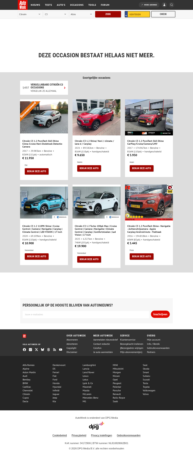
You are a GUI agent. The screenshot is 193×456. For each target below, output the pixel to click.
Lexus (86, 375)
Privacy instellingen (101, 435)
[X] (38, 350)
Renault (117, 394)
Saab (115, 401)
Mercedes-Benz (90, 397)
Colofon (97, 348)
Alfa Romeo (29, 365)
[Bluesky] (44, 350)
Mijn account (153, 339)
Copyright (71, 348)
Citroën (26, 394)
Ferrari (56, 372)
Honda (56, 383)
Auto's (61, 4)
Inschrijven (160, 314)
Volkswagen (149, 390)
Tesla (145, 383)
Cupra (26, 397)
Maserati (87, 386)
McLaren (87, 394)
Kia (54, 401)
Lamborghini (89, 365)
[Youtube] (62, 350)
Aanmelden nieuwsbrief (105, 339)
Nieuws (35, 4)
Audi (25, 375)
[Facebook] (26, 350)
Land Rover (88, 372)
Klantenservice (127, 339)
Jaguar (56, 394)
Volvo (146, 394)
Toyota (146, 386)
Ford (55, 379)
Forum (105, 4)
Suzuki (146, 379)
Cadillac (27, 386)
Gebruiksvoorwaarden (158, 348)
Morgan (117, 372)
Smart (146, 372)
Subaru (146, 375)
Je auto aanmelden (103, 352)
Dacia (25, 401)
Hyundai (57, 386)
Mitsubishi (118, 368)
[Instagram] (32, 350)
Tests (48, 4)
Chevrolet (28, 390)
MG (84, 401)
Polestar (117, 386)
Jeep (55, 397)
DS (54, 368)
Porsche (117, 390)
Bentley (26, 379)
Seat (145, 365)
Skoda (146, 368)
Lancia (86, 368)
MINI (115, 365)
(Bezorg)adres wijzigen (131, 348)
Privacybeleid (79, 435)
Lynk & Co (88, 383)
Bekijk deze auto (36, 171)
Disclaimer (71, 352)
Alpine (26, 368)
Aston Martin (29, 372)
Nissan (116, 375)
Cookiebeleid (59, 435)
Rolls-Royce (119, 397)
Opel (115, 379)
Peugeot (117, 383)
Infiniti (56, 390)
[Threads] (50, 350)
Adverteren (72, 343)
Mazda (86, 390)
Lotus (85, 379)
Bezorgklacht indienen (131, 343)
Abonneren (72, 339)
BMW (25, 383)
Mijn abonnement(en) (131, 352)
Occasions (77, 4)
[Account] (165, 5)
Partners (151, 352)
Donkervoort (59, 365)
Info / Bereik (153, 343)
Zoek (108, 14)
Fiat (54, 375)
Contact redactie (101, 343)
